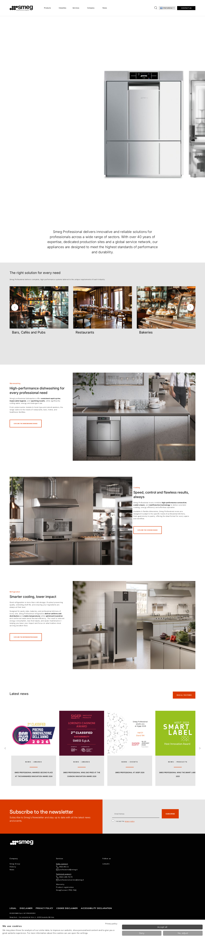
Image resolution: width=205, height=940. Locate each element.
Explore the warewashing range (25, 423)
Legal (13, 908)
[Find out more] (16, 340)
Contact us (186, 8)
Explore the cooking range (148, 530)
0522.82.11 (64, 867)
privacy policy (130, 821)
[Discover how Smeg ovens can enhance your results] (71, 521)
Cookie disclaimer (67, 908)
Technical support (63, 874)
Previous (14, 307)
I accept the (125, 821)
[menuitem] (48, 8)
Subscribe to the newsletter (41, 812)
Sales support (62, 864)
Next (190, 307)
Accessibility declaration (96, 908)
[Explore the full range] (134, 625)
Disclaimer (26, 908)
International (168, 8)
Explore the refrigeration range (26, 637)
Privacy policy (44, 908)
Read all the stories (184, 695)
